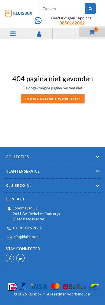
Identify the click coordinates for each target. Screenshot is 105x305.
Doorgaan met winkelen (52, 99)
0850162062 (72, 22)
